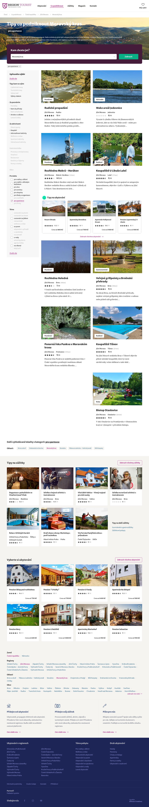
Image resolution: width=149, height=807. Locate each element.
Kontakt (93, 6)
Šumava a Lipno (103, 664)
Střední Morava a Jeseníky (56, 664)
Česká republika (30, 14)
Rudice (23, 691)
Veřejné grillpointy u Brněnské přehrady (114, 280)
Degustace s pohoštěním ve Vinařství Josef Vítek (20, 494)
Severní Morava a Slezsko (64, 667)
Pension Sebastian (120, 629)
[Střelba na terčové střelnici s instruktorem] (126, 478)
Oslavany (75, 688)
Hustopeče (47, 691)
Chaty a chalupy (116, 755)
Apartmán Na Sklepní (121, 590)
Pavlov (93, 688)
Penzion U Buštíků (51, 629)
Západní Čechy (38, 664)
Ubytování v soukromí (118, 764)
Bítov (42, 688)
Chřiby (9, 681)
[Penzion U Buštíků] (57, 615)
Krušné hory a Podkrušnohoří (88, 667)
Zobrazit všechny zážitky (130, 463)
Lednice (34, 688)
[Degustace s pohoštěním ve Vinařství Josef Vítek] (23, 478)
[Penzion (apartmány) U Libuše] (129, 208)
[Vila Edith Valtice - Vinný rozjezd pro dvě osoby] (92, 478)
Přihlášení (54, 784)
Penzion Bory (14, 629)
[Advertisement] (23, 295)
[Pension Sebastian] (126, 615)
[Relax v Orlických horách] (23, 519)
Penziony (113, 752)
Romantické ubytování (84, 755)
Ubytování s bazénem (84, 761)
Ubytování (41, 6)
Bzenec (67, 691)
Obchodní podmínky (14, 784)
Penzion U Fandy (85, 590)
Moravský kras (57, 14)
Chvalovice (90, 691)
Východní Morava (37, 670)
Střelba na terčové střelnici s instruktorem (124, 494)
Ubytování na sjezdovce (84, 764)
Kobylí (109, 688)
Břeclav (66, 688)
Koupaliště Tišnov (107, 344)
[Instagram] (32, 800)
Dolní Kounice (78, 691)
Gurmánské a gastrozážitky (122, 527)
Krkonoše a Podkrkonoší (111, 667)
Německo (25, 656)
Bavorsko (44, 775)
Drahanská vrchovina (36, 448)
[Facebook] (24, 800)
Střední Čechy (12, 664)
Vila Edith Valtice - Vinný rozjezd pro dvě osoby (91, 494)
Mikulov (17, 688)
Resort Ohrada (50, 220)
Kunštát (118, 688)
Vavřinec (126, 688)
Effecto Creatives (135, 800)
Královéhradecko (128, 664)
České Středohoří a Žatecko (17, 670)
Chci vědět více (12, 732)
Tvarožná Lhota (34, 691)
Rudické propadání (56, 107)
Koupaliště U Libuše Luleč (111, 170)
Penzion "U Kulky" (51, 590)
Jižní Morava (44, 14)
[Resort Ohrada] (53, 208)
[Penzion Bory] (23, 615)
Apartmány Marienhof (87, 629)
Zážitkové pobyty (118, 530)
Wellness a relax (81, 752)
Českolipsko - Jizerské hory (17, 667)
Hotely (112, 749)
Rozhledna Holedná (56, 278)
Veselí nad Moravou (105, 691)
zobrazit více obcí (133, 694)
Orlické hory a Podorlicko (56, 670)
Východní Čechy (37, 667)
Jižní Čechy (73, 664)
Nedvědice (58, 691)
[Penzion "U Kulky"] (57, 575)
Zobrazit (128, 56)
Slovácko (63, 448)
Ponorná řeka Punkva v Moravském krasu (66, 346)
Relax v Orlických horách (19, 533)
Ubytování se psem (83, 758)
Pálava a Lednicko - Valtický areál (80, 448)
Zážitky (71, 6)
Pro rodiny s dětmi (82, 749)
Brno (9, 688)
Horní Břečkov (130, 691)
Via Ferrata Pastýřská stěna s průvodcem (90, 534)
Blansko (85, 688)
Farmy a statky (115, 761)
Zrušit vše (13, 79)
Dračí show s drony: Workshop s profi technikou (57, 534)
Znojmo (26, 688)
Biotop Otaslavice (107, 410)
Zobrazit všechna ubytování (90, 237)
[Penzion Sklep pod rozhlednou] (23, 575)
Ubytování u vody (82, 767)
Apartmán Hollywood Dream (103, 221)
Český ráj (49, 667)
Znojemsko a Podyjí (77, 678)
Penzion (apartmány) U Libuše (129, 221)
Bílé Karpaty (99, 448)
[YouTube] (41, 800)
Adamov (118, 691)
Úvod (5, 14)
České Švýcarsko (130, 667)
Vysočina (115, 664)
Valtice (49, 688)
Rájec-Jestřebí (12, 691)
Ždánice (58, 688)
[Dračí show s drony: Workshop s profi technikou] (57, 519)
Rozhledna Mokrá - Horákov (62, 170)
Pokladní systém (13, 793)
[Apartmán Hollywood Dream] (104, 208)
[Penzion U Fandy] (92, 575)
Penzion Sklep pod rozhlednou (22, 590)
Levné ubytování (82, 769)
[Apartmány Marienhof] (92, 615)
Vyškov (101, 688)
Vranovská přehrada (126, 678)
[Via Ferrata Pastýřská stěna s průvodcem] (92, 519)
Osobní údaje (31, 784)
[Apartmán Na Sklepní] (126, 575)
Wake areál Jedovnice (109, 107)
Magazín (81, 6)
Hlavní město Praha (87, 664)
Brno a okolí (22, 448)
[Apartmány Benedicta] (79, 208)
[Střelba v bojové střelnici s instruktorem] (57, 478)
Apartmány (114, 758)
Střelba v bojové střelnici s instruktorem (55, 494)
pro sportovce (52, 442)
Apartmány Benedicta (78, 220)
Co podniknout (57, 6)
